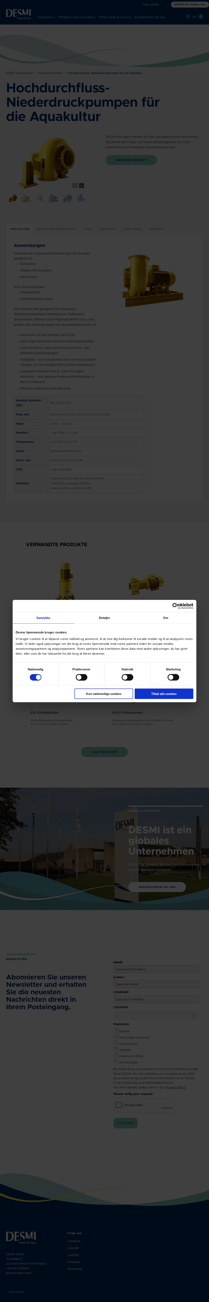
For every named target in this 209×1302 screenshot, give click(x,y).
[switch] (78, 676)
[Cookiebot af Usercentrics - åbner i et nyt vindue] (175, 606)
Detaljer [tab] (104, 618)
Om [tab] (165, 618)
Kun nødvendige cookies (103, 693)
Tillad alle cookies (164, 693)
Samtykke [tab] (43, 618)
